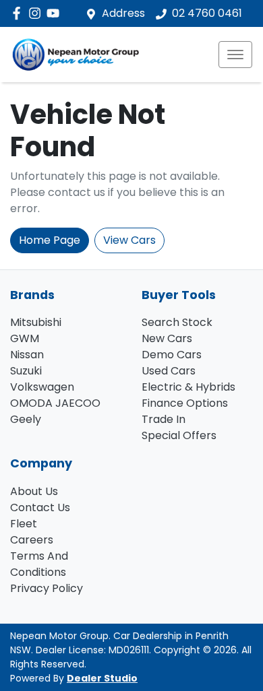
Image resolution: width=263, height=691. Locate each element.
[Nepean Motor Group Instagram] (37, 13)
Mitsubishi (35, 322)
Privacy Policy (46, 588)
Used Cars (169, 371)
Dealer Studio (102, 678)
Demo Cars (172, 354)
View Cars (129, 240)
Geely (25, 419)
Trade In (163, 419)
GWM (24, 338)
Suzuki (26, 371)
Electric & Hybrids (188, 387)
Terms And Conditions (39, 564)
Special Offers (179, 435)
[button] (235, 54)
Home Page (49, 240)
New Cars (167, 338)
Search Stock (177, 322)
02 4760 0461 (207, 13)
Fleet (23, 523)
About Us (34, 491)
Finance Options (185, 403)
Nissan (27, 354)
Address (123, 13)
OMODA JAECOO (55, 403)
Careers (31, 540)
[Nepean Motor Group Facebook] (19, 13)
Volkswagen (42, 387)
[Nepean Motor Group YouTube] (56, 13)
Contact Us (40, 507)
